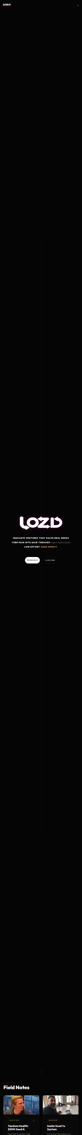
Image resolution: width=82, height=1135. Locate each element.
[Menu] (77, 5)
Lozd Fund (50, 560)
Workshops (32, 560)
